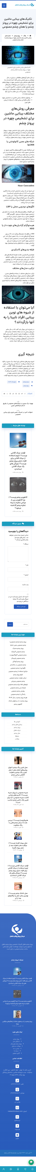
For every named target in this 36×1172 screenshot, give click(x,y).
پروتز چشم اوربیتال (16, 1044)
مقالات (14, 472)
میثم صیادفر (26, 382)
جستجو (10, 624)
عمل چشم (17, 733)
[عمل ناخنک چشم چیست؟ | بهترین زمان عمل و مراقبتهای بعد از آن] (18, 886)
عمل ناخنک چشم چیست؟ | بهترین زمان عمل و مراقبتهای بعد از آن (18, 896)
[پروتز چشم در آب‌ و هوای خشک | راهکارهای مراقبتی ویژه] (17, 1014)
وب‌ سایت (25, 585)
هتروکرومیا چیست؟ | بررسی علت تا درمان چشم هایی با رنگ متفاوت (18, 823)
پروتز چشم (5, 82)
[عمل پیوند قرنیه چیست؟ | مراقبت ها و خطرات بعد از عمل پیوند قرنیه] (18, 836)
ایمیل (26, 575)
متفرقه (17, 736)
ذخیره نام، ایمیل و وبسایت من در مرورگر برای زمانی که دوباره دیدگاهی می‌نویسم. (18, 599)
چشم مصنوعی (7, 219)
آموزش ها (17, 722)
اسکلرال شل (16, 1041)
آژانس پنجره (7, 1153)
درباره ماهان (17, 730)
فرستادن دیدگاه (21, 607)
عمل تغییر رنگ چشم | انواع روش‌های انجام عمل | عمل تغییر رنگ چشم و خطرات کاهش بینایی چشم (18, 771)
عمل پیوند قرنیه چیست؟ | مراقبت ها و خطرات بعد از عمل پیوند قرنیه (18, 845)
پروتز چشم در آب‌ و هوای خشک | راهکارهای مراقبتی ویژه (17, 1022)
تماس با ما (16, 1049)
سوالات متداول (16, 1046)
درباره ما (16, 1051)
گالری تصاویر (16, 1053)
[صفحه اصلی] (30, 36)
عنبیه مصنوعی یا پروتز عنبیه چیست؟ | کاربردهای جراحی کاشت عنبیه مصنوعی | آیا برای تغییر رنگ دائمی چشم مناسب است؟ (18, 797)
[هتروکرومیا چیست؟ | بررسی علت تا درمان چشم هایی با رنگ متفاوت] (18, 813)
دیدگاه (25, 544)
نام (26, 565)
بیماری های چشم (17, 725)
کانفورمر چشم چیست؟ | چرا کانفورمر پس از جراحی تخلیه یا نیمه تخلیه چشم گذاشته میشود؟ (17, 1002)
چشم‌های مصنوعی (14, 159)
